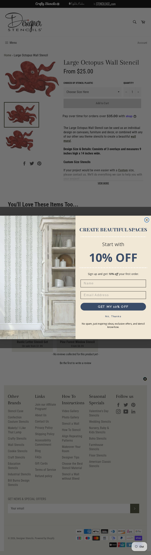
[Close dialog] (147, 220)
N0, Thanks (113, 316)
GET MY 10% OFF (113, 307)
